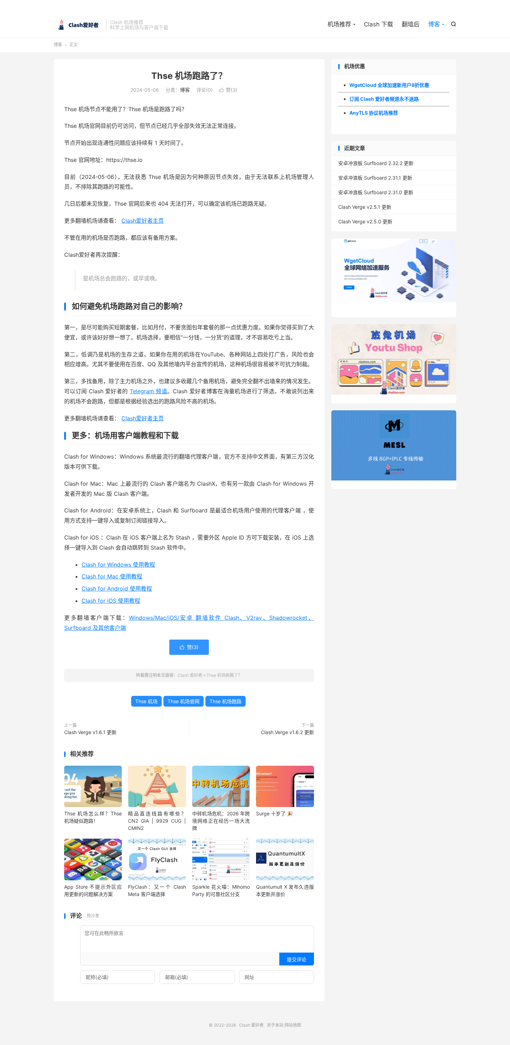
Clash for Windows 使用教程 (118, 564)
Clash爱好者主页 (142, 220)
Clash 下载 (378, 24)
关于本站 (275, 1025)
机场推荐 (339, 24)
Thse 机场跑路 (225, 701)
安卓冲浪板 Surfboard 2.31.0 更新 (375, 192)
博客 (434, 24)
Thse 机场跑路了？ (189, 76)
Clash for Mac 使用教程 (112, 576)
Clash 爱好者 (78, 24)
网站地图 (292, 1025)
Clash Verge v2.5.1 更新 (364, 207)
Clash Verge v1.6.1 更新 (90, 732)
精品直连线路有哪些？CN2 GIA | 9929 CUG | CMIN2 (157, 821)
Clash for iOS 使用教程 (111, 600)
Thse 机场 (146, 701)
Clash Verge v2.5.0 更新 (365, 221)
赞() (228, 90)
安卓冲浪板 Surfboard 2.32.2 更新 (376, 163)
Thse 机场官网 (183, 701)
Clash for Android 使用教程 (117, 588)
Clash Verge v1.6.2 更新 (287, 732)
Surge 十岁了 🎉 (274, 813)
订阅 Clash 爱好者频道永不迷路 (384, 99)
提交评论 (296, 959)
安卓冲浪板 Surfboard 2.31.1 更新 (375, 178)
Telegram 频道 (148, 391)
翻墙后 (410, 24)
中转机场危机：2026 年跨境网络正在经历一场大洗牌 (221, 821)
